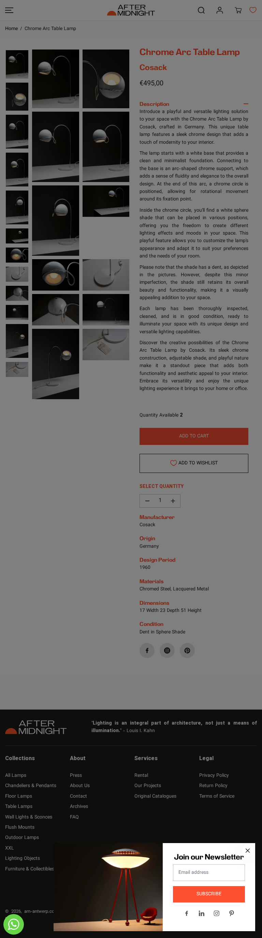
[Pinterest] (231, 913)
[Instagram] (216, 913)
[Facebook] (186, 913)
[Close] (247, 850)
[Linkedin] (201, 913)
